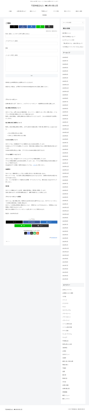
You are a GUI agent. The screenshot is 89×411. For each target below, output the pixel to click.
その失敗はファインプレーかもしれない (73, 46)
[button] (49, 26)
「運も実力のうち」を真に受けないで (72, 43)
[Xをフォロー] (25, 233)
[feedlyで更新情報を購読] (34, 233)
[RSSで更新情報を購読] (37, 233)
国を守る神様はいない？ (68, 36)
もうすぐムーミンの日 (68, 40)
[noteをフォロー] (31, 233)
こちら (34, 165)
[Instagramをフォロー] (28, 233)
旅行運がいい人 (66, 33)
